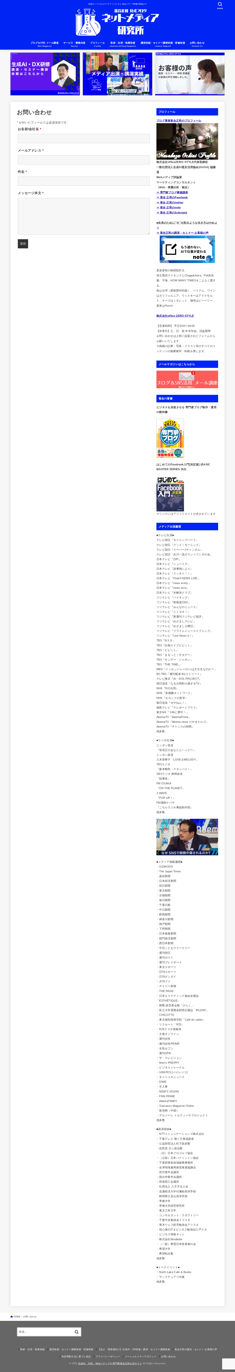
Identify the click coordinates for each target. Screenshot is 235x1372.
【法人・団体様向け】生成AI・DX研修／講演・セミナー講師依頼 (134, 1349)
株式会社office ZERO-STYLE (175, 315)
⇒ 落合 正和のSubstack (171, 212)
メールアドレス (31, 150)
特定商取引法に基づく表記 (76, 1356)
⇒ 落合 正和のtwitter (170, 202)
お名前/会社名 (29, 129)
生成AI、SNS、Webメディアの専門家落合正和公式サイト (110, 1363)
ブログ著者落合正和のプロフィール (178, 120)
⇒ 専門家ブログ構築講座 (172, 192)
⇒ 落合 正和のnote (168, 207)
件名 (22, 172)
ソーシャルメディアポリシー (140, 1356)
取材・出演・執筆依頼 (32, 1349)
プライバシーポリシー (107, 1356)
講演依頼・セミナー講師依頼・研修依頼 (71, 1349)
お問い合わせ (168, 1356)
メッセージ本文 (31, 193)
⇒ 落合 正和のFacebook (172, 197)
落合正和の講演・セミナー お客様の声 (196, 1349)
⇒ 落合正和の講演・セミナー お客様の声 (182, 232)
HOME (17, 1317)
